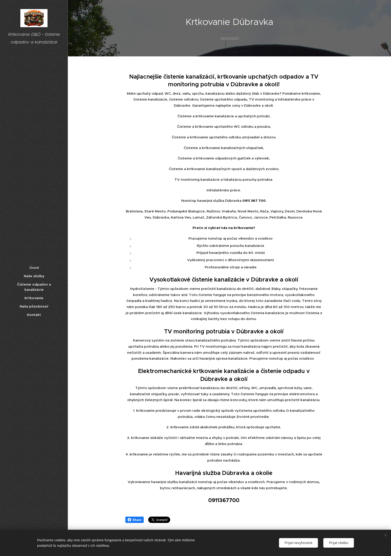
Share (137, 520)
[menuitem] (34, 267)
